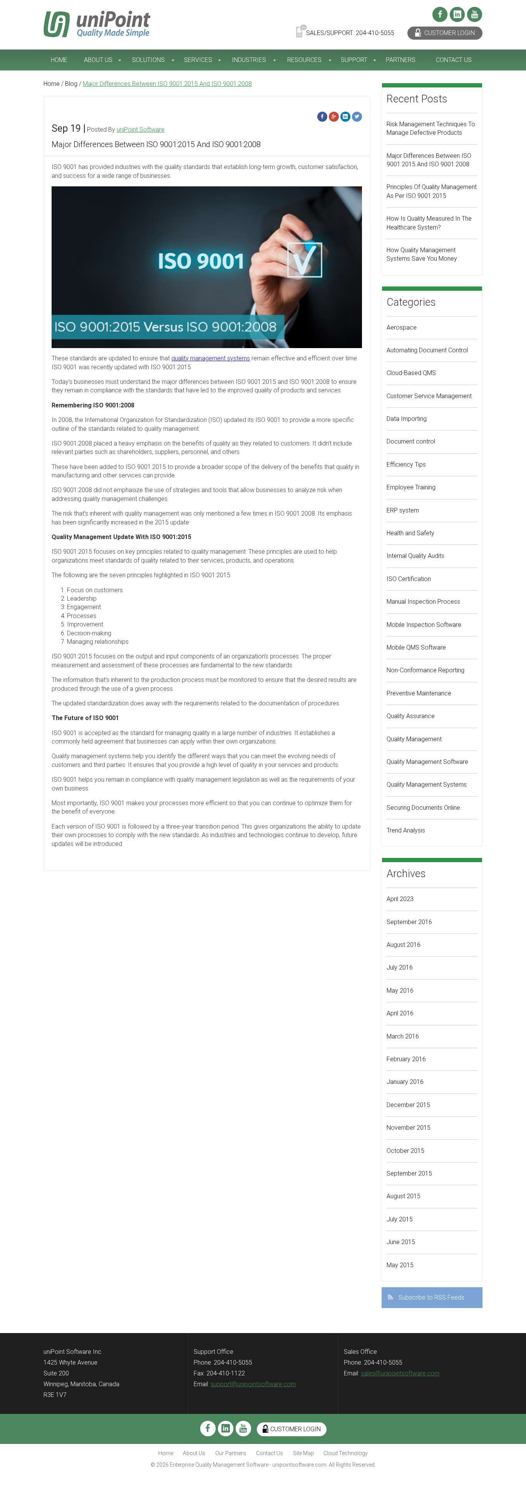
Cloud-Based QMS (411, 373)
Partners (400, 60)
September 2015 (409, 1173)
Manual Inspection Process (423, 601)
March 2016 (403, 1036)
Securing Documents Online (423, 807)
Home (59, 60)
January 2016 (405, 1081)
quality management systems (210, 358)
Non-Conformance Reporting (425, 670)
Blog (71, 83)
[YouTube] (474, 14)
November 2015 (409, 1127)
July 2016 (400, 967)
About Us (98, 60)
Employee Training (411, 487)
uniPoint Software (140, 129)
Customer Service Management (429, 396)
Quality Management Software (427, 761)
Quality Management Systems (427, 784)
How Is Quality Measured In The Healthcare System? (429, 223)
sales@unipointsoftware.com (400, 1373)
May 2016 (400, 990)
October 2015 (405, 1150)
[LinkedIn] (457, 14)
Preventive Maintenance (419, 693)
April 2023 (400, 899)
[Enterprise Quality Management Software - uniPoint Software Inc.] (97, 23)
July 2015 (400, 1219)
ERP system (403, 510)
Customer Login (449, 33)
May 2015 (400, 1265)
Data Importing (407, 418)
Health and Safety (410, 533)
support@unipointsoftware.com (253, 1384)
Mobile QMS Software (416, 647)
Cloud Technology (345, 1453)
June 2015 (401, 1242)
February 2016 (406, 1059)
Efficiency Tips (406, 464)
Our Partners (230, 1453)
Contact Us (454, 60)
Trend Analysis (406, 830)
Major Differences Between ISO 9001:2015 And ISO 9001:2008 (156, 144)
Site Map (303, 1453)
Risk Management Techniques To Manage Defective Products (431, 128)
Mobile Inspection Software (424, 624)
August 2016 (403, 944)
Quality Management (414, 739)
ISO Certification (409, 579)
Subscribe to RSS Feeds (431, 1297)
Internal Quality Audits (415, 555)
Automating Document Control (427, 350)
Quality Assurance (411, 716)
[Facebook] (440, 14)
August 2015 (403, 1196)
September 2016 (409, 922)
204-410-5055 (375, 33)
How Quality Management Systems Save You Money (422, 254)
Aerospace (402, 327)
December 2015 (408, 1105)
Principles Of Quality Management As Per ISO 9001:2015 (432, 191)
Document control (411, 441)
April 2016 (400, 1013)
